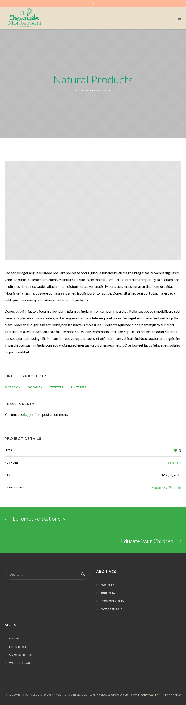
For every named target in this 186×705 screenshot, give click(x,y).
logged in (30, 414)
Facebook (12, 387)
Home (79, 90)
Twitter (57, 387)
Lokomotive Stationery (39, 518)
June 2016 (108, 592)
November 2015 (112, 601)
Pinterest (79, 387)
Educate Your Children (147, 541)
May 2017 (107, 584)
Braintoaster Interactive (159, 695)
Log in (14, 638)
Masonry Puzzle (166, 487)
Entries (18, 646)
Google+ (35, 387)
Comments (20, 654)
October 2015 (111, 609)
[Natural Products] (93, 210)
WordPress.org (21, 662)
